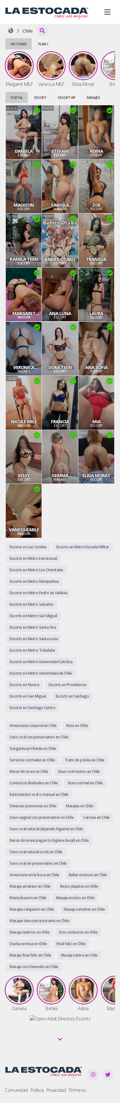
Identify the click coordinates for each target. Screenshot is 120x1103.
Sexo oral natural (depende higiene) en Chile (46, 829)
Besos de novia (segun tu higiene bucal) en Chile (49, 840)
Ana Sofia (96, 367)
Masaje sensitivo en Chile (84, 909)
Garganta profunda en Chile (33, 748)
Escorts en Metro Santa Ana (33, 627)
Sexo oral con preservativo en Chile (39, 737)
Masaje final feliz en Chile (30, 955)
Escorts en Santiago (72, 696)
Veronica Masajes (23, 367)
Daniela (24, 151)
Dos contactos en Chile (78, 932)
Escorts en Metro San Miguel (33, 615)
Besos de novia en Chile (29, 771)
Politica (37, 1090)
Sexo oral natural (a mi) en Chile (36, 852)
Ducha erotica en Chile (28, 943)
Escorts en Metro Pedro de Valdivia (38, 593)
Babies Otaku (59, 259)
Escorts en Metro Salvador (32, 604)
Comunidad (16, 1090)
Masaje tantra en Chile (79, 955)
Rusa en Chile (77, 725)
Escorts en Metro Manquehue (34, 581)
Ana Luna (60, 313)
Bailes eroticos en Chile (88, 874)
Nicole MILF (24, 421)
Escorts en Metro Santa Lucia (34, 638)
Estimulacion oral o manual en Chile (39, 794)
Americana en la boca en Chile (34, 874)
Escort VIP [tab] (66, 97)
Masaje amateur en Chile (30, 886)
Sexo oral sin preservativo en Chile (38, 863)
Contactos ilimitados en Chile (34, 783)
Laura (96, 313)
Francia (60, 421)
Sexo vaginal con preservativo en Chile (42, 817)
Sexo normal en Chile (85, 783)
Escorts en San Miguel (28, 696)
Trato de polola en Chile (84, 760)
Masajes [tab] (93, 97)
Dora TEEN (60, 367)
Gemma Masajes (60, 475)
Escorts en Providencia (67, 684)
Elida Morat (96, 475)
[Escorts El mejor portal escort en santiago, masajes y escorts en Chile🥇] (11, 30)
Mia (96, 421)
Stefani (60, 151)
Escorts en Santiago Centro (32, 707)
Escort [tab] (40, 97)
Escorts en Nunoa (24, 684)
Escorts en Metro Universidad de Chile (41, 673)
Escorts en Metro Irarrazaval (33, 558)
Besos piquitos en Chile (79, 886)
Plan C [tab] (43, 43)
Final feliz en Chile (70, 943)
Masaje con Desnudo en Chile (34, 966)
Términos (77, 1090)
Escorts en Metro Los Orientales (36, 570)
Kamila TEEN (24, 259)
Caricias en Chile (96, 817)
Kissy (24, 475)
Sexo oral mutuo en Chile (79, 771)
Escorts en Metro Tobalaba (32, 650)
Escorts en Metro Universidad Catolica (41, 661)
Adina (96, 151)
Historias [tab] (19, 43)
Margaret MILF (24, 313)
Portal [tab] (17, 97)
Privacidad (56, 1090)
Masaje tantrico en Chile (29, 932)
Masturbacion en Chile (28, 897)
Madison (23, 205)
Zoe (96, 205)
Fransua (96, 259)
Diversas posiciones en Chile (33, 806)
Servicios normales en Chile (32, 760)
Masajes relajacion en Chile (32, 909)
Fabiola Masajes (60, 205)
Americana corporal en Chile (33, 725)
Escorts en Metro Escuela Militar (82, 547)
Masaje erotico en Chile (75, 897)
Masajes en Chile (79, 806)
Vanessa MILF (24, 530)
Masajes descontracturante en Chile (39, 920)
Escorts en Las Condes (28, 547)
